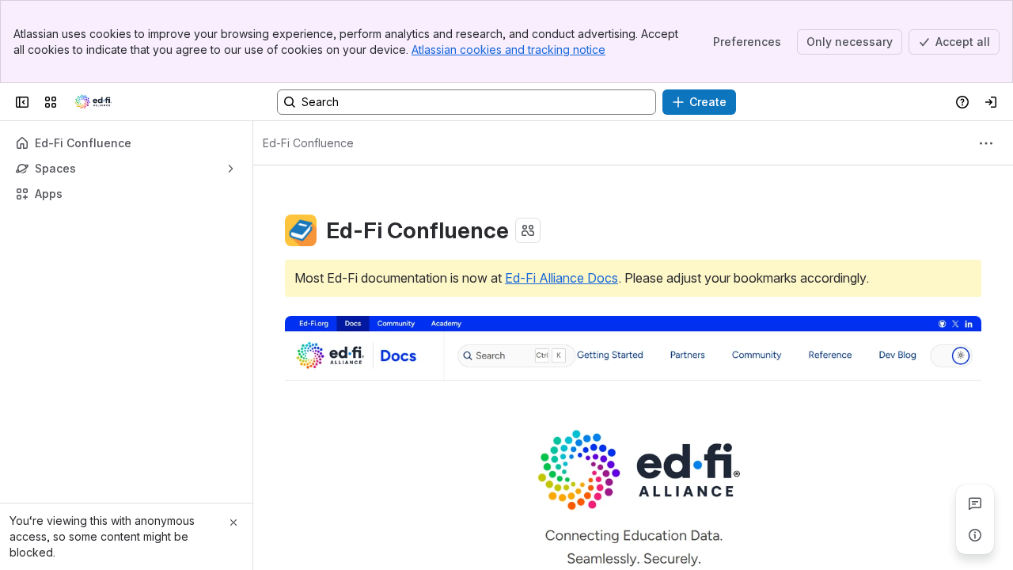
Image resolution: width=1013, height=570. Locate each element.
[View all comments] (975, 503)
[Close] (233, 522)
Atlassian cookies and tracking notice (508, 49)
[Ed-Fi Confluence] (93, 102)
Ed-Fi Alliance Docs (561, 278)
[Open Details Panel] (975, 535)
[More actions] (986, 143)
